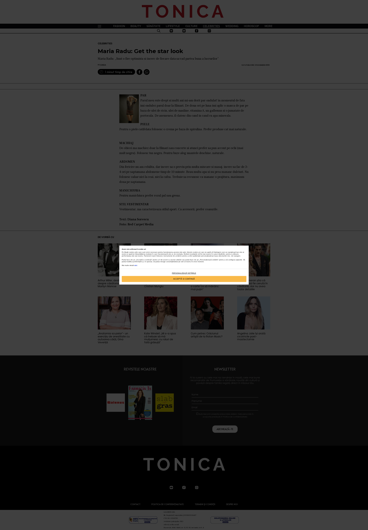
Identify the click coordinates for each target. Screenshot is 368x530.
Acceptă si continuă (184, 279)
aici (135, 265)
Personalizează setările (184, 273)
